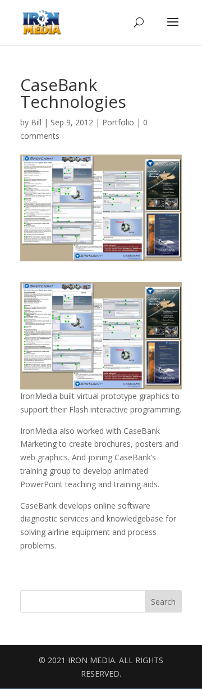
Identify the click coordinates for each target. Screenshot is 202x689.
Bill (36, 122)
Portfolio (118, 122)
